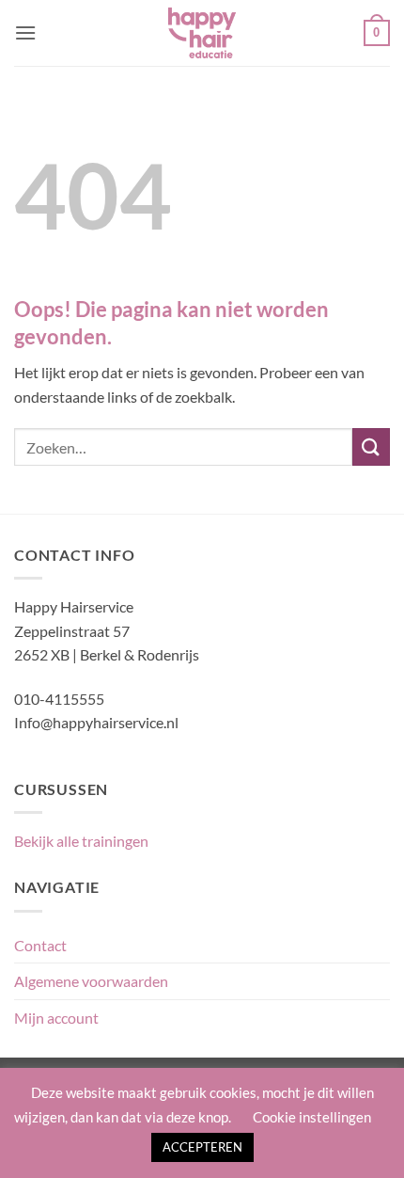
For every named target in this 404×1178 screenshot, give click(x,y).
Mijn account (56, 1018)
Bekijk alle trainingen (81, 841)
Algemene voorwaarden (91, 981)
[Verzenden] (371, 446)
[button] (25, 32)
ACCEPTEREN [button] (202, 1146)
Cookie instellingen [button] (312, 1116)
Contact (40, 945)
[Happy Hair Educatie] (202, 33)
